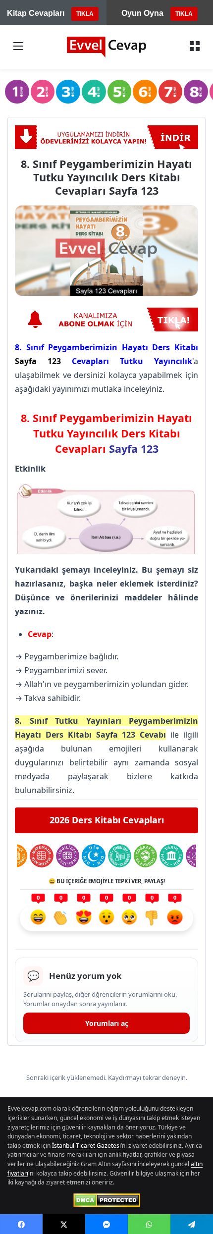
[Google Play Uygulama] (106, 137)
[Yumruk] (152, 918)
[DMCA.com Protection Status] (106, 1200)
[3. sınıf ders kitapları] (68, 92)
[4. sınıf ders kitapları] (94, 92)
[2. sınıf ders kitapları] (43, 92)
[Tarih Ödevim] (171, 855)
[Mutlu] (38, 918)
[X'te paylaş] (64, 1224)
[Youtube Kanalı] (106, 320)
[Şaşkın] (106, 918)
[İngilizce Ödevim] (67, 855)
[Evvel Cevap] (106, 47)
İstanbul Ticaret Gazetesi (86, 1145)
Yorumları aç (106, 1023)
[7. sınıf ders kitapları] (171, 92)
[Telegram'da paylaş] (191, 1224)
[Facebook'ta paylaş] (21, 1224)
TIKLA (85, 13)
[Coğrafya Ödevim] (145, 855)
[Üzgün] (129, 918)
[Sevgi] (83, 918)
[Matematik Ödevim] (41, 855)
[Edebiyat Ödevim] (119, 855)
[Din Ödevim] (93, 855)
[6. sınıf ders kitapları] (145, 92)
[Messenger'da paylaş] (106, 1224)
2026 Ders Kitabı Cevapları (107, 820)
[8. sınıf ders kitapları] (196, 92)
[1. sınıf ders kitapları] (17, 92)
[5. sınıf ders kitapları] (119, 92)
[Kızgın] (174, 918)
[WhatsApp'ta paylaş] (149, 1224)
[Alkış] (61, 918)
